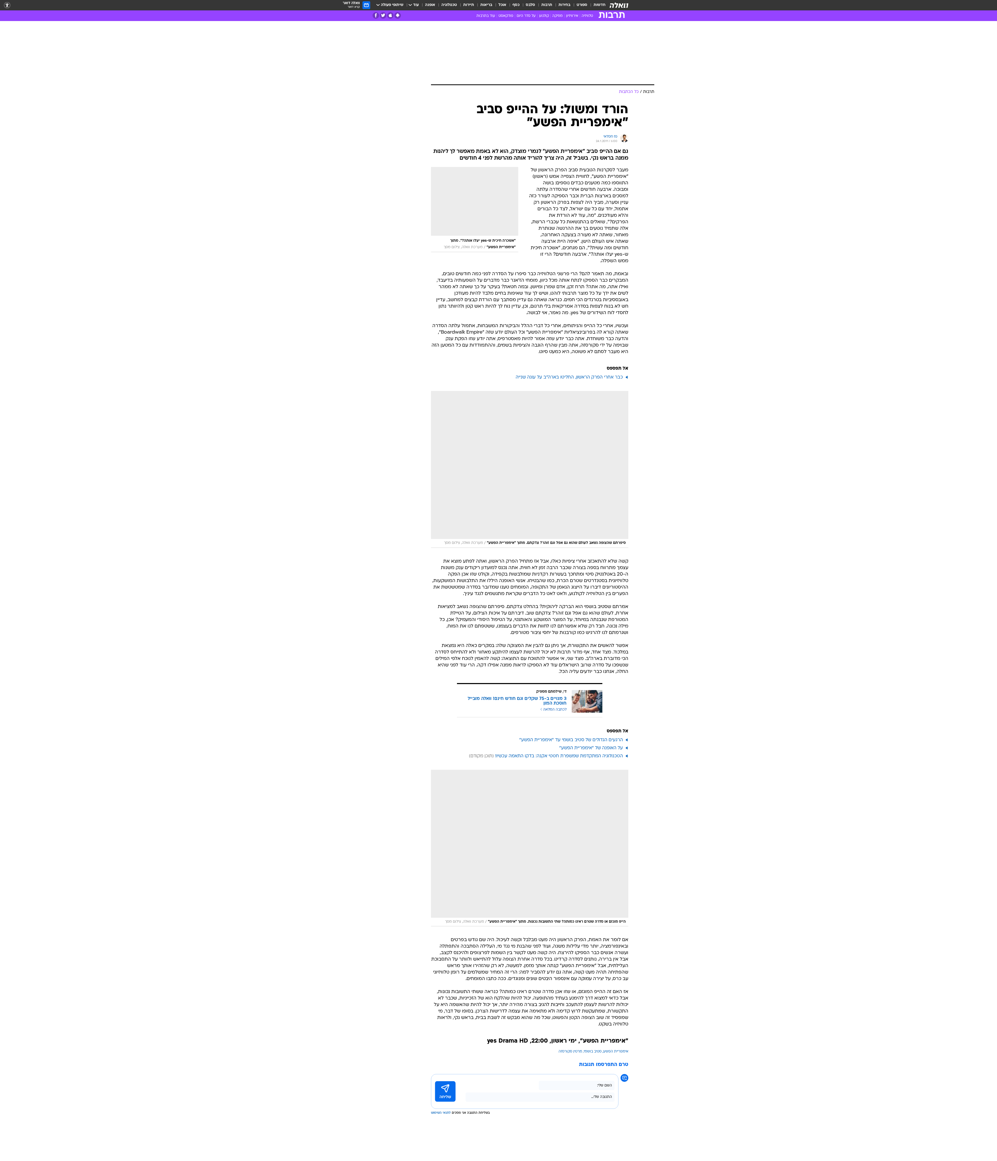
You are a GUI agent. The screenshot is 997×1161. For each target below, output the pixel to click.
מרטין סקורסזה (570, 1051)
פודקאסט (505, 16)
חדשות (599, 5)
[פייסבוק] (376, 15)
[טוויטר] (383, 15)
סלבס (530, 5)
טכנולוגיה (449, 5)
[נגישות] (7, 5)
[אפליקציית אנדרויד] (397, 15)
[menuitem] (596, 5)
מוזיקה (557, 16)
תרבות (546, 5)
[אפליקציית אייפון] (390, 15)
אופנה (430, 5)
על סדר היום (526, 16)
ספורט (582, 5)
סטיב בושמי (593, 1051)
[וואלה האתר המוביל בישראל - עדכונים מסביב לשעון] (619, 5)
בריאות (486, 5)
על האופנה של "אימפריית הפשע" (591, 748)
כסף (516, 5)
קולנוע (544, 16)
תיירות (468, 5)
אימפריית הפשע (615, 1051)
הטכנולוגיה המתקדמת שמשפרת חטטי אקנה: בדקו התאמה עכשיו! (559, 756)
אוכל (502, 5)
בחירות (564, 5)
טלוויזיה (587, 16)
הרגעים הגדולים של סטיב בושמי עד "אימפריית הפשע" (571, 740)
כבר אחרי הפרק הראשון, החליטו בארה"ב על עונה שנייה (569, 377)
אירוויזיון (572, 16)
